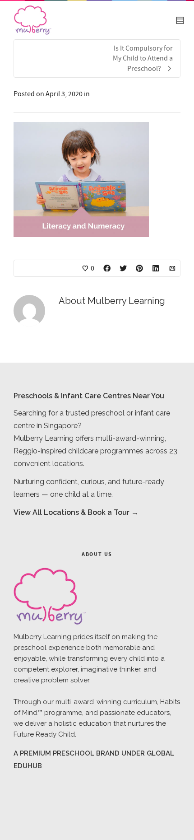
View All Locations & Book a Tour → (76, 512)
